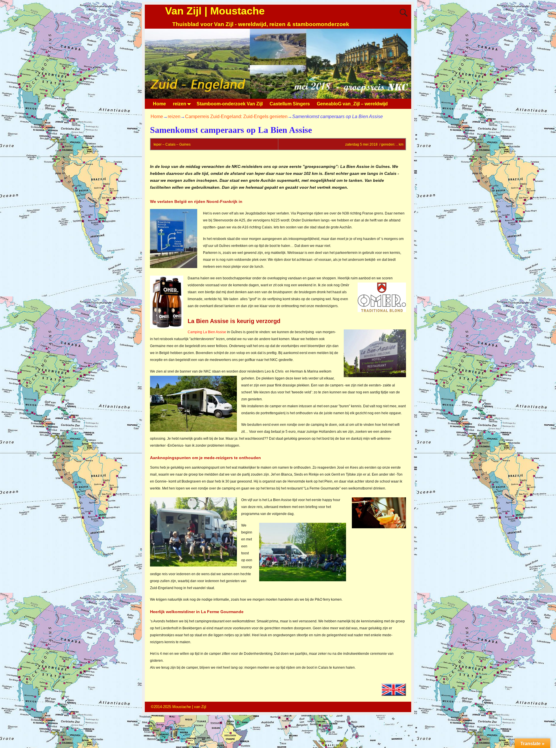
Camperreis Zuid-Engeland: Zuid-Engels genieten (236, 116)
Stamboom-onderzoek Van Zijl (230, 103)
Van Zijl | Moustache (215, 11)
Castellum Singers (290, 103)
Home (159, 103)
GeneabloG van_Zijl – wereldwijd (352, 103)
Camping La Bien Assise (207, 332)
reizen (179, 103)
